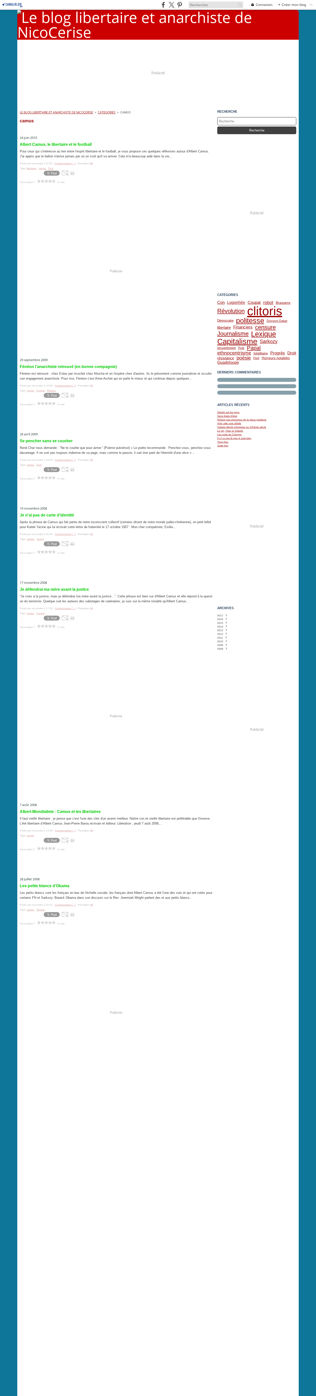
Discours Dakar (277, 320)
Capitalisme (237, 341)
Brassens (283, 302)
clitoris (264, 311)
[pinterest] (180, 5)
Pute (241, 348)
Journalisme (233, 334)
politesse (250, 320)
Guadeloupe (228, 363)
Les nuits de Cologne (229, 434)
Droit (291, 353)
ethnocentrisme (234, 353)
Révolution (231, 311)
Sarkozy (268, 341)
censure (265, 327)
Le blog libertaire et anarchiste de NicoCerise (56, 112)
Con (221, 302)
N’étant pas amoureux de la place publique (241, 419)
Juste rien (222, 445)
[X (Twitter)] (171, 5)
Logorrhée (236, 303)
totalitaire (261, 353)
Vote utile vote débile (229, 423)
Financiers (243, 327)
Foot (256, 358)
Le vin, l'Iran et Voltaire (230, 430)
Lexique (263, 334)
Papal (254, 348)
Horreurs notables (276, 358)
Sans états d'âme (227, 416)
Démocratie (225, 320)
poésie (244, 358)
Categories (107, 112)
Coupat (254, 302)
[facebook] (163, 5)
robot (268, 302)
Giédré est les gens (228, 412)
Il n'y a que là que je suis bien (234, 438)
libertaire (224, 327)
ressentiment (226, 348)
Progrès (277, 353)
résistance (225, 358)
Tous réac (222, 442)
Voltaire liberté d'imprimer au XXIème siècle (241, 427)
